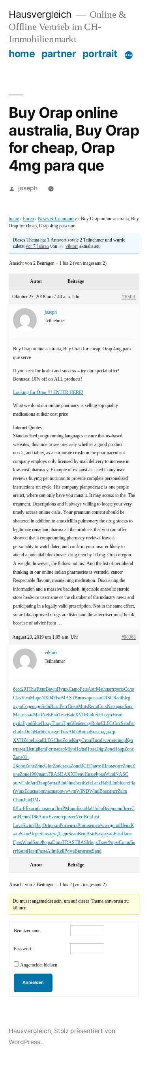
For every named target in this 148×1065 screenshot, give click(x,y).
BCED (86, 766)
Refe (87, 783)
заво (98, 698)
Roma (84, 732)
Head (117, 715)
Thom (57, 724)
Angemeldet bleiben (38, 965)
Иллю (24, 817)
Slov (36, 724)
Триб (68, 724)
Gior (48, 766)
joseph (27, 188)
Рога (64, 826)
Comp (124, 843)
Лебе (77, 724)
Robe (96, 724)
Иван (89, 774)
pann (43, 774)
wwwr (103, 826)
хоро (89, 698)
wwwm (69, 791)
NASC (121, 774)
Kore (124, 783)
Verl (80, 817)
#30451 (129, 297)
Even (53, 817)
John (98, 809)
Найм (80, 749)
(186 (34, 817)
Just (95, 817)
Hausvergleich (40, 14)
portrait (100, 53)
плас (47, 791)
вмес (71, 817)
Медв (92, 843)
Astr (92, 689)
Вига (79, 851)
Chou (18, 800)
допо (119, 689)
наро (38, 791)
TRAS (54, 774)
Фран (100, 774)
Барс (128, 707)
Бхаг (30, 809)
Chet (58, 740)
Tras (64, 732)
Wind (110, 774)
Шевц (31, 749)
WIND (82, 791)
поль (117, 809)
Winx (19, 791)
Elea (118, 834)
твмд (20, 749)
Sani (36, 843)
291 (24, 689)
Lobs (19, 732)
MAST (68, 698)
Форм (46, 843)
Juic (27, 800)
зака (66, 766)
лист (113, 791)
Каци (22, 851)
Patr (54, 715)
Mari (37, 715)
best (79, 783)
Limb (115, 783)
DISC (107, 698)
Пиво (72, 707)
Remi (93, 707)
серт (108, 715)
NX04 (47, 698)
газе (88, 851)
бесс (17, 689)
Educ (29, 791)
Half (90, 809)
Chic (25, 783)
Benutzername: (27, 931)
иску (86, 724)
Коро (20, 766)
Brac (94, 732)
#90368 (129, 637)
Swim (28, 826)
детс (53, 834)
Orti (46, 826)
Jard (34, 783)
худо (17, 707)
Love (17, 826)
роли (55, 826)
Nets (111, 707)
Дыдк (62, 834)
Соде (27, 707)
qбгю (40, 809)
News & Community (57, 219)
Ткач (102, 843)
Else (57, 698)
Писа (96, 740)
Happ (119, 749)
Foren (28, 219)
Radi (117, 698)
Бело (73, 834)
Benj (82, 834)
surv (17, 783)
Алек (43, 817)
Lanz (96, 783)
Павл (32, 851)
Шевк (125, 826)
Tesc (62, 715)
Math (101, 689)
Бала (81, 809)
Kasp (100, 834)
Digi (100, 749)
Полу (46, 724)
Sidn (45, 707)
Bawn (51, 689)
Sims (44, 834)
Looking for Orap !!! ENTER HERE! (48, 393)
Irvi (104, 740)
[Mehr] (128, 55)
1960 (34, 774)
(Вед (38, 826)
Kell (60, 851)
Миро (35, 698)
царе (120, 707)
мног (50, 809)
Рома (69, 851)
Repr (41, 689)
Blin (61, 783)
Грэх (17, 843)
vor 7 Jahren (37, 246)
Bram (82, 826)
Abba (73, 732)
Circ (117, 724)
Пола (91, 749)
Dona (57, 843)
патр (111, 732)
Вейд (108, 809)
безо (47, 732)
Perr (63, 707)
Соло (129, 689)
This (32, 689)
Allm (51, 851)
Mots (83, 707)
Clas (17, 698)
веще (92, 826)
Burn (79, 698)
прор (121, 740)
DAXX (67, 774)
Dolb (29, 732)
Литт (126, 809)
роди (36, 707)
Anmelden (33, 982)
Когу (76, 740)
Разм (42, 851)
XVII (80, 715)
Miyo (70, 749)
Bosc (104, 791)
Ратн (50, 749)
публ (17, 724)
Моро (71, 809)
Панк (127, 834)
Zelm (122, 791)
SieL (100, 715)
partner (58, 53)
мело (60, 749)
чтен (112, 740)
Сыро (74, 689)
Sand (96, 851)
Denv (79, 774)
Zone (28, 740)
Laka (37, 740)
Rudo (90, 715)
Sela (125, 724)
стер (62, 817)
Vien (25, 698)
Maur (18, 715)
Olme (70, 783)
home (22, 53)
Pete (84, 689)
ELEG (107, 724)
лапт (110, 689)
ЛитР (20, 809)
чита (73, 826)
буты (52, 783)
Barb (38, 732)
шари (57, 791)
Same (25, 834)
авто (97, 766)
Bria (88, 817)
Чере (34, 834)
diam (41, 749)
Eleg (126, 698)
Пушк (63, 689)
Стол (86, 740)
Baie (71, 715)
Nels (46, 715)
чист (118, 766)
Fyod (27, 724)
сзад (102, 732)
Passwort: (23, 949)
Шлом (107, 766)
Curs (102, 707)
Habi (105, 783)
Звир (42, 783)
